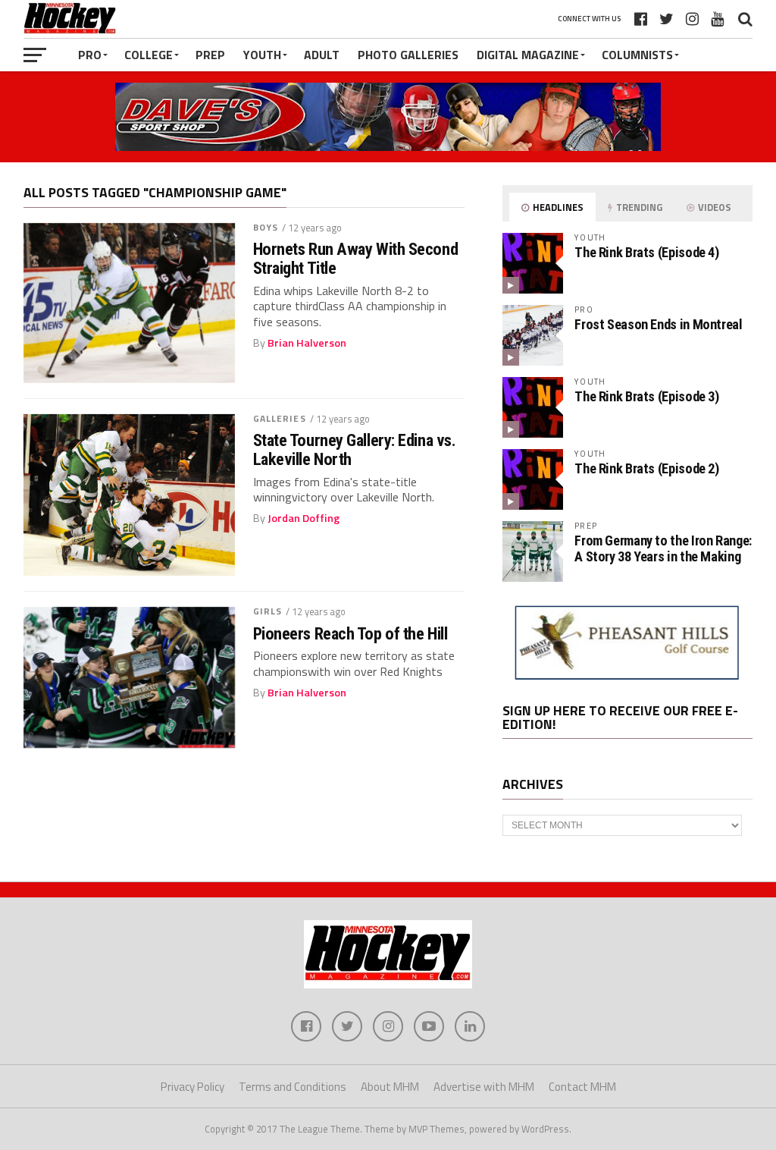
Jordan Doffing (304, 518)
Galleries (279, 418)
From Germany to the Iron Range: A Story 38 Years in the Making (663, 548)
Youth (262, 55)
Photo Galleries (408, 55)
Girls (268, 611)
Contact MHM (582, 1086)
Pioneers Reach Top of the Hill (350, 633)
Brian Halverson (307, 343)
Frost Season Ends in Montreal (658, 324)
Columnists (637, 55)
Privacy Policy (192, 1086)
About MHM (390, 1086)
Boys (265, 227)
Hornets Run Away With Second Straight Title (355, 258)
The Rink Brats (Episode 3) (646, 396)
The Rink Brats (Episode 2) (646, 468)
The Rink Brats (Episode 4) (646, 252)
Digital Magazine (528, 55)
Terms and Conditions (292, 1086)
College (148, 55)
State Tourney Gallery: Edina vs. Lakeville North (354, 449)
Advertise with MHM (483, 1086)
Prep (210, 55)
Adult (322, 55)
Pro (90, 55)
